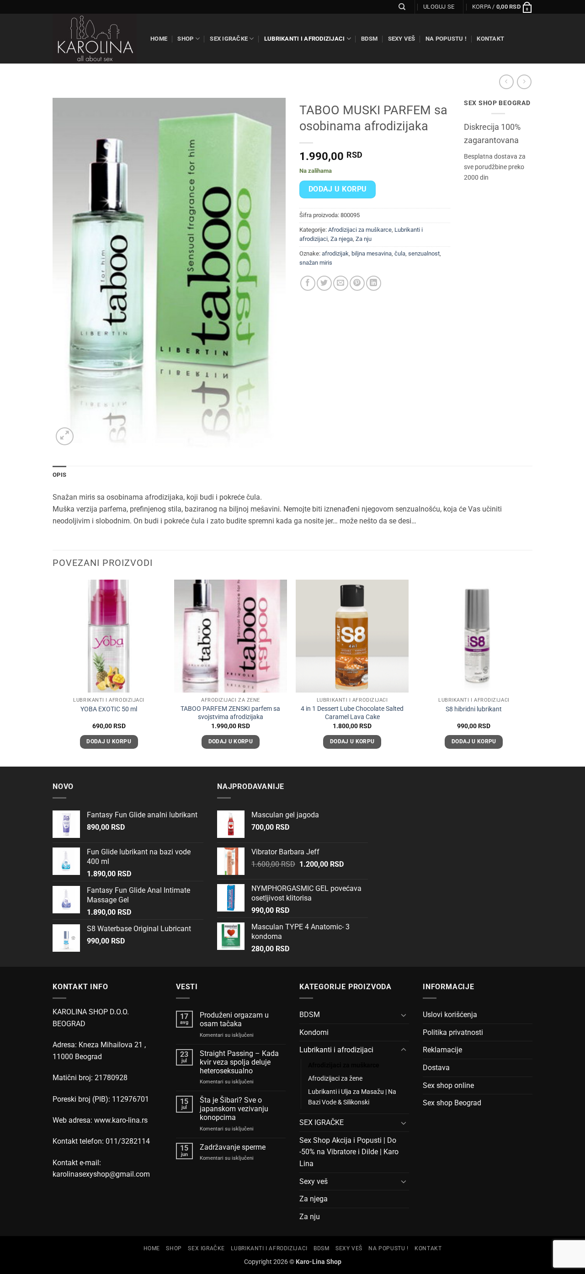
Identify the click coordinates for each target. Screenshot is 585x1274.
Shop (185, 38)
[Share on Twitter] (324, 283)
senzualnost (424, 253)
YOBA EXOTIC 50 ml (108, 709)
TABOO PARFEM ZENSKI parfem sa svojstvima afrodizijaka (230, 713)
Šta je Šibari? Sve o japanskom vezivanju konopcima (234, 1109)
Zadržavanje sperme (233, 1147)
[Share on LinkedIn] (373, 283)
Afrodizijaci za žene (335, 1078)
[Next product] (506, 82)
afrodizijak (335, 253)
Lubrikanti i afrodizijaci (304, 38)
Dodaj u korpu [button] (108, 741)
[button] (438, 7)
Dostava (436, 1067)
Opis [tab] (59, 474)
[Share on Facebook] (307, 283)
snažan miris (315, 262)
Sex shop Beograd (452, 1102)
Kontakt (490, 38)
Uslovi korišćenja (450, 1014)
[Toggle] (403, 1014)
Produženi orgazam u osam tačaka (234, 1019)
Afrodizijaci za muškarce (360, 229)
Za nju (364, 238)
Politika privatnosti (453, 1032)
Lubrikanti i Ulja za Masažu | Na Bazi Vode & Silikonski (352, 1097)
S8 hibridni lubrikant (474, 709)
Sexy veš (401, 38)
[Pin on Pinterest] (357, 283)
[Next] (530, 672)
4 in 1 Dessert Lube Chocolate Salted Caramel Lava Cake (352, 713)
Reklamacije (442, 1049)
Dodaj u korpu (337, 189)
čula (399, 253)
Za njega (341, 238)
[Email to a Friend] (340, 283)
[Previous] (53, 672)
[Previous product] (524, 82)
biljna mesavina (371, 253)
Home (158, 38)
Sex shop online (448, 1085)
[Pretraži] (402, 6)
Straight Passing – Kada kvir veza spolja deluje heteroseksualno (239, 1062)
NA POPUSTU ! (446, 38)
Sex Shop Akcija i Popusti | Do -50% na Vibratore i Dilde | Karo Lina (349, 1152)
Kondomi (314, 1032)
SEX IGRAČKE (229, 38)
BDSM (369, 38)
